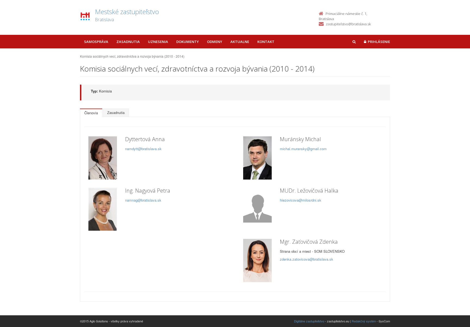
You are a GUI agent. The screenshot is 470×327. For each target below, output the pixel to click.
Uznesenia (158, 41)
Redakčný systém (364, 321)
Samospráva (96, 41)
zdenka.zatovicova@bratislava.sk (306, 259)
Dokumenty (187, 41)
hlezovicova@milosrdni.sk (300, 200)
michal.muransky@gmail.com (303, 148)
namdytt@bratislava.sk (143, 148)
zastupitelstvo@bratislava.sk (348, 23)
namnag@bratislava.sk (143, 200)
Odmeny (214, 41)
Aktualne (239, 41)
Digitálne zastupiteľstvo (309, 321)
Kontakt (265, 41)
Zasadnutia (128, 41)
